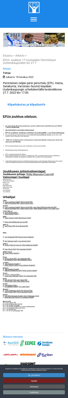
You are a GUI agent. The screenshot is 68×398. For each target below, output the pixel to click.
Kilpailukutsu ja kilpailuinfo (26, 104)
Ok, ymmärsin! (34, 375)
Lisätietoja (34, 392)
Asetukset (34, 386)
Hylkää (34, 380)
